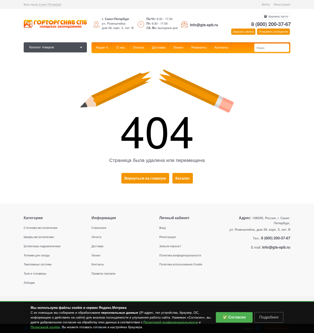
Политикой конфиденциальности (170, 322)
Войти (266, 4)
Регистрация (282, 4)
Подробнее (269, 317)
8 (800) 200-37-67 (271, 24)
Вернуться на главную (145, 178)
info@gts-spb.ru (204, 24)
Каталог (182, 178)
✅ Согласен (234, 317)
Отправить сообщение (273, 31)
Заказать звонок (243, 31)
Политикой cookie (45, 327)
